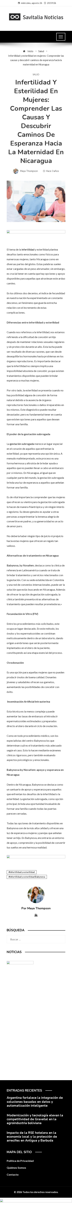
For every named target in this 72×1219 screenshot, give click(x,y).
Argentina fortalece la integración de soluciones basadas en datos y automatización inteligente (35, 1102)
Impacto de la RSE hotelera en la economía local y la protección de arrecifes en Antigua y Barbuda (32, 1137)
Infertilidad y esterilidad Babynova (27, 876)
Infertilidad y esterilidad (22, 872)
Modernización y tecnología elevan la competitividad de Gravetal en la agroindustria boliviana (35, 1119)
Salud (36, 74)
